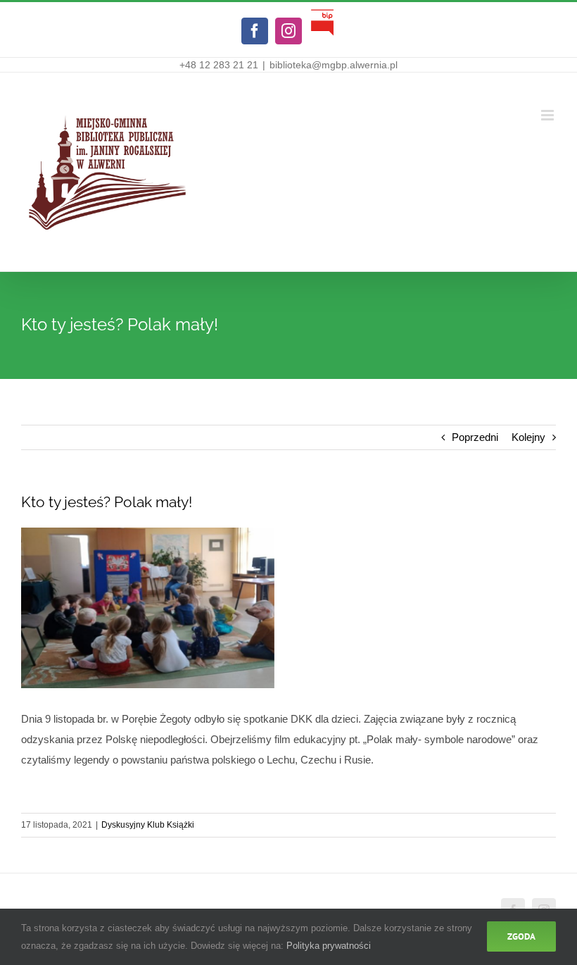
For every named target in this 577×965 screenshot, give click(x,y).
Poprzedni (475, 437)
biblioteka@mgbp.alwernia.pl (334, 64)
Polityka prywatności (328, 945)
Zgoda (521, 936)
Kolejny (528, 437)
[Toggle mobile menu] (548, 115)
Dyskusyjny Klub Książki (147, 825)
